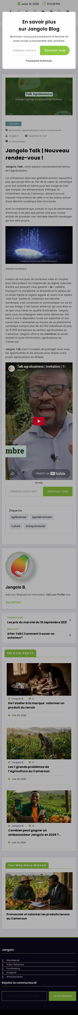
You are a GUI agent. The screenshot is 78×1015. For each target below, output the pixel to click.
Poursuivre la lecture (39, 61)
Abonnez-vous (54, 50)
